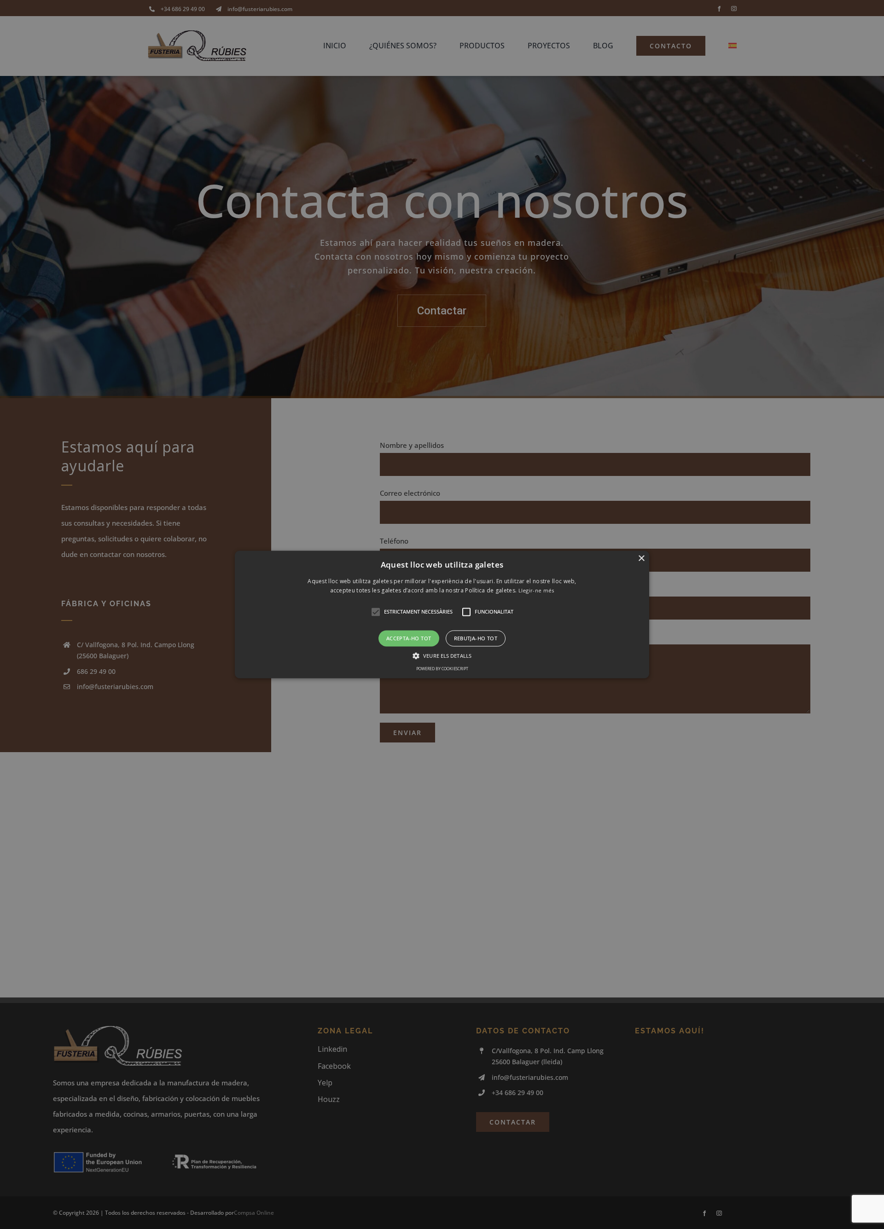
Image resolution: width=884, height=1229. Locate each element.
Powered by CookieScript (442, 669)
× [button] (641, 558)
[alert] (442, 614)
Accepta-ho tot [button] (408, 638)
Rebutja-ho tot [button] (476, 638)
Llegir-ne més (536, 590)
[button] (442, 614)
